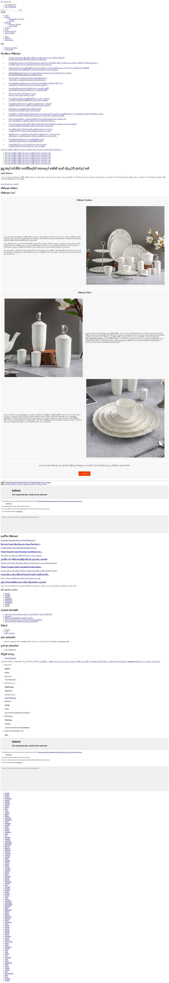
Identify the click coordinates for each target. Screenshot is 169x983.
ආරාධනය (8, 616)
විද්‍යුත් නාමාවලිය (10, 31)
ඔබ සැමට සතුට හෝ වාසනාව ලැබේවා (22, 95)
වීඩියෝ (7, 28)
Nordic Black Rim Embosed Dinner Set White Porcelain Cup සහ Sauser (28, 482)
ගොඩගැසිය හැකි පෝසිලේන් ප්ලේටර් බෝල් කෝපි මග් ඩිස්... (25, 574)
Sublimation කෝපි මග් (135, 661)
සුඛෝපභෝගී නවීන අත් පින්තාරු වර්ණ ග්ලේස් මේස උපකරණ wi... (31, 126)
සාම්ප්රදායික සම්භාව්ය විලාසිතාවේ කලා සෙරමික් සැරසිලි (28, 90)
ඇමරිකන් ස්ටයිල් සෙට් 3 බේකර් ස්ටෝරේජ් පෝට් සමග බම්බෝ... (30, 64)
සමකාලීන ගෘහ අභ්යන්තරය (117, 661)
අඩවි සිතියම (43, 661)
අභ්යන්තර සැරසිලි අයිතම (98, 661)
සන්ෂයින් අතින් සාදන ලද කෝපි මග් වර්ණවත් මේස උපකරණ (29, 105)
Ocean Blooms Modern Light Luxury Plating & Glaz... (26, 75)
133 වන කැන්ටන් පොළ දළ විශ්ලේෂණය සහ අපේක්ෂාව (23, 619)
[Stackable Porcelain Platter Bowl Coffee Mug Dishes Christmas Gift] (29, 571)
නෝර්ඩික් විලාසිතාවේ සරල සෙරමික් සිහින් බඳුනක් (26, 141)
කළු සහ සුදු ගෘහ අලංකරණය (66, 661)
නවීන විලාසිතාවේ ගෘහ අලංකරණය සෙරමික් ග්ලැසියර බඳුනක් (26, 484)
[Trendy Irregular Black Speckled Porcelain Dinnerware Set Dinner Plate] (29, 563)
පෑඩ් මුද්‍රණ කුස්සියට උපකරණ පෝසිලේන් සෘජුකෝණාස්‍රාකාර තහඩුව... (32, 121)
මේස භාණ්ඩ (13, 26)
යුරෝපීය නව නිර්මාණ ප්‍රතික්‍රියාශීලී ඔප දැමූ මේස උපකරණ (28, 100)
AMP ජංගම (52, 661)
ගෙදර (7, 15)
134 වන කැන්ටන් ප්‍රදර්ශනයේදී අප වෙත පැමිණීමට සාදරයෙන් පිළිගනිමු (28, 614)
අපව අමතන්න (10, 33)
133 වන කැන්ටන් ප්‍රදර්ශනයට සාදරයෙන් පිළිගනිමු (21, 621)
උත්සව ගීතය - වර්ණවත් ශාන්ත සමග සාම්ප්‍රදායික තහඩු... (27, 80)
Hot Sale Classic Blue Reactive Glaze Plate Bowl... (20, 544)
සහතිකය (12, 21)
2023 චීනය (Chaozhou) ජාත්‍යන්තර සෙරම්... (19, 618)
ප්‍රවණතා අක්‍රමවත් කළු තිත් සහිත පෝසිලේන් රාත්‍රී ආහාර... (28, 59)
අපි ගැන (7, 17)
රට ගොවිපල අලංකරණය (151, 661)
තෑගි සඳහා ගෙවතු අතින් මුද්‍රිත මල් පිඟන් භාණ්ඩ (24, 110)
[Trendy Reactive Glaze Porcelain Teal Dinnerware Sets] (18, 548)
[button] (84, 473)
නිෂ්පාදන (8, 22)
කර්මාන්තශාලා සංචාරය (16, 19)
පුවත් (6, 29)
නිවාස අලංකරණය (15, 24)
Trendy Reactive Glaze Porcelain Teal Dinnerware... (21, 552)
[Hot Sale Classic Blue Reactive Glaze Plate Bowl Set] (18, 540)
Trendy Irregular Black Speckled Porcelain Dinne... (21, 567)
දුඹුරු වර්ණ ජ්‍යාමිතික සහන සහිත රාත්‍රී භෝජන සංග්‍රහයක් (23, 582)
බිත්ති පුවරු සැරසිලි (82, 661)
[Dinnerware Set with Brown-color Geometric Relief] (20, 578)
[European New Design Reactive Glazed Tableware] (21, 555)
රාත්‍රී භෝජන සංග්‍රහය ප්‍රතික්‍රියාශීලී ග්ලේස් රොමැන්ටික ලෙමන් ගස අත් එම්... (33, 70)
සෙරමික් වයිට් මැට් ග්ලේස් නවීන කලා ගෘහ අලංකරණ (27, 146)
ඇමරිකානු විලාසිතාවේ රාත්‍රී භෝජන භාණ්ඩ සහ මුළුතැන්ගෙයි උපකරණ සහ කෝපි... (37, 115)
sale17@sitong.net (10, 658)
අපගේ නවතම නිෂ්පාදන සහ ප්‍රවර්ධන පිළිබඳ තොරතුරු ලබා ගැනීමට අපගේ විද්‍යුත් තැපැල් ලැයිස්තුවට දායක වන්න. (39, 586)
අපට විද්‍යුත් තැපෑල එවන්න (10, 184)
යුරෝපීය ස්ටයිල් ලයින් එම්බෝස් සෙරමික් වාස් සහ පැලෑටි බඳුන (30, 131)
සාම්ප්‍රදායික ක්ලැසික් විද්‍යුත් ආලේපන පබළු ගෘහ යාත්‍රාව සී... (28, 85)
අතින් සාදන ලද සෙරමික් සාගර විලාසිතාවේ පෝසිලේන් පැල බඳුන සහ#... (33, 136)
